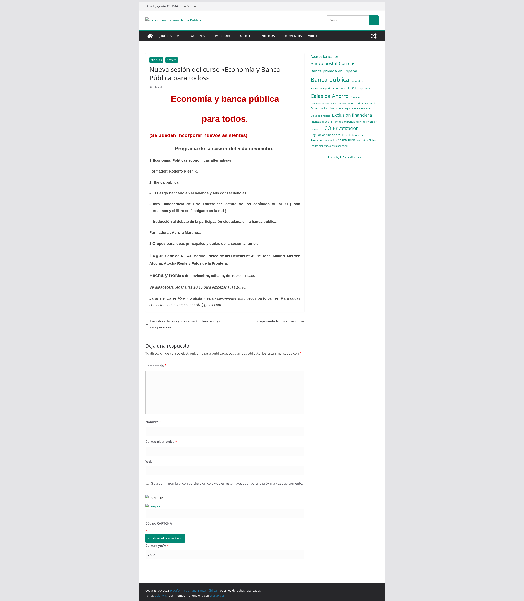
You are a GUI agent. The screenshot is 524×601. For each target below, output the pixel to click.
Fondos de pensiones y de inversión (355, 121)
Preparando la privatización (277, 321)
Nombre (153, 422)
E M (160, 86)
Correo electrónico (161, 441)
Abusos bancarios (324, 56)
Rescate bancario (352, 135)
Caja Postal (364, 88)
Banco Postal (341, 88)
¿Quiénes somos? (171, 36)
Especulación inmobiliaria (358, 108)
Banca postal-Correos (333, 63)
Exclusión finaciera (320, 115)
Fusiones (316, 129)
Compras (355, 97)
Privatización (346, 128)
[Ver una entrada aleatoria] (374, 36)
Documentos (291, 36)
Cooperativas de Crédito (323, 103)
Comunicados (222, 36)
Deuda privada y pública (362, 103)
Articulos (247, 36)
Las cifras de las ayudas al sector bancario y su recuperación (186, 324)
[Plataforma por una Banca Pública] (150, 36)
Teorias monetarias (321, 145)
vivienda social (340, 145)
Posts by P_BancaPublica (344, 157)
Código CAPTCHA (158, 523)
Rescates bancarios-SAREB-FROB (333, 140)
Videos (313, 36)
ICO (327, 128)
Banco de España (321, 88)
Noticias (268, 36)
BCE (354, 88)
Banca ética (357, 81)
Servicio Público (366, 140)
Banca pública (330, 80)
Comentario (155, 366)
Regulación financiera (325, 135)
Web (148, 461)
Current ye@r (157, 545)
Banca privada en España (334, 70)
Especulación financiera (327, 108)
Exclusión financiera (352, 115)
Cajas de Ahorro (330, 95)
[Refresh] (152, 507)
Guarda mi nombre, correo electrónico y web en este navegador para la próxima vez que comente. (227, 483)
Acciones (198, 36)
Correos (342, 103)
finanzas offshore (321, 121)
